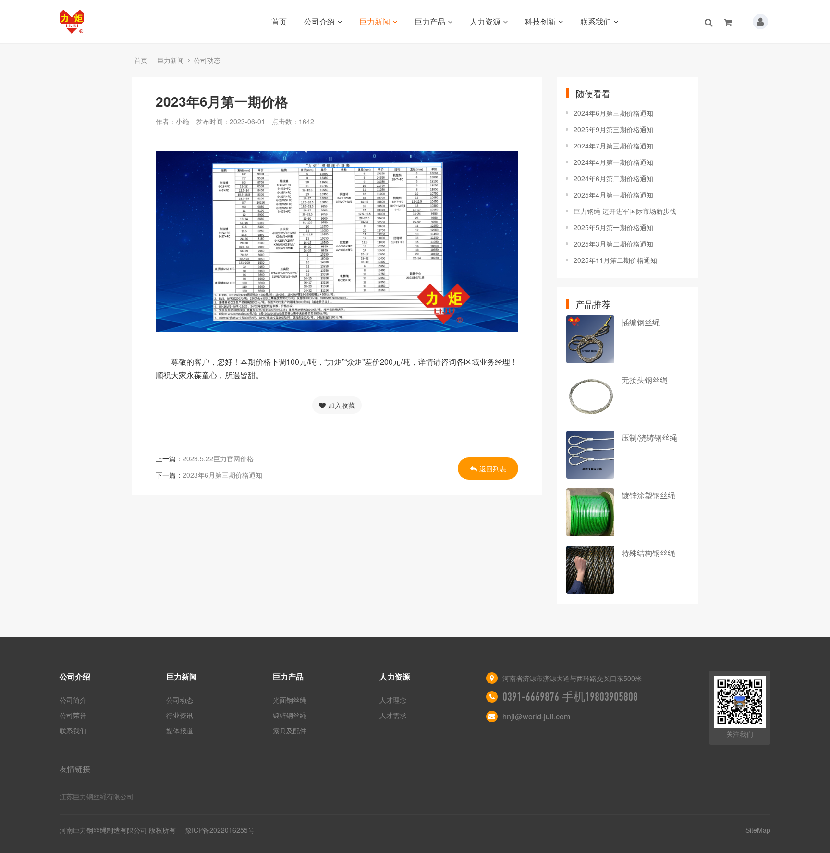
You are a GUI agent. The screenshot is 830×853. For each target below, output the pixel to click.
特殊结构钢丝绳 (648, 552)
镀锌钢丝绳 (289, 715)
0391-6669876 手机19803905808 (570, 697)
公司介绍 (319, 21)
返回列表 (492, 468)
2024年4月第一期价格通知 (613, 162)
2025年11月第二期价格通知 (615, 260)
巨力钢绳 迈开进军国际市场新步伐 (625, 211)
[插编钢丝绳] (590, 339)
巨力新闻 (374, 21)
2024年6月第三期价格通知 (613, 113)
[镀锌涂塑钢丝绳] (590, 512)
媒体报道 (179, 730)
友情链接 (75, 768)
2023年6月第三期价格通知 (222, 475)
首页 (279, 21)
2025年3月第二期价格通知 (613, 243)
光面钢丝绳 (289, 700)
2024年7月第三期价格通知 (613, 145)
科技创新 (540, 21)
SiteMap (757, 830)
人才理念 (392, 700)
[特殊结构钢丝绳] (590, 570)
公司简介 (73, 700)
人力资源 (485, 21)
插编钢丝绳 (641, 322)
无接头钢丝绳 (645, 379)
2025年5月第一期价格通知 (613, 227)
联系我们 (595, 21)
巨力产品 (430, 21)
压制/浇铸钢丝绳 (649, 437)
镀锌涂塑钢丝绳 (648, 495)
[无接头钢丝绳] (590, 397)
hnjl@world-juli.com (536, 716)
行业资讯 (179, 715)
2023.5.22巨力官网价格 (218, 458)
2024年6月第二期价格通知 (613, 178)
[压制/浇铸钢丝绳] (590, 455)
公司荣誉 (73, 715)
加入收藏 (341, 405)
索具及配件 (289, 730)
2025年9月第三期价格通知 (613, 129)
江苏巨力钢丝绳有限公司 (97, 796)
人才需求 (392, 715)
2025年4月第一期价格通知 (613, 194)
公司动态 (207, 60)
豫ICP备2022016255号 (220, 830)
